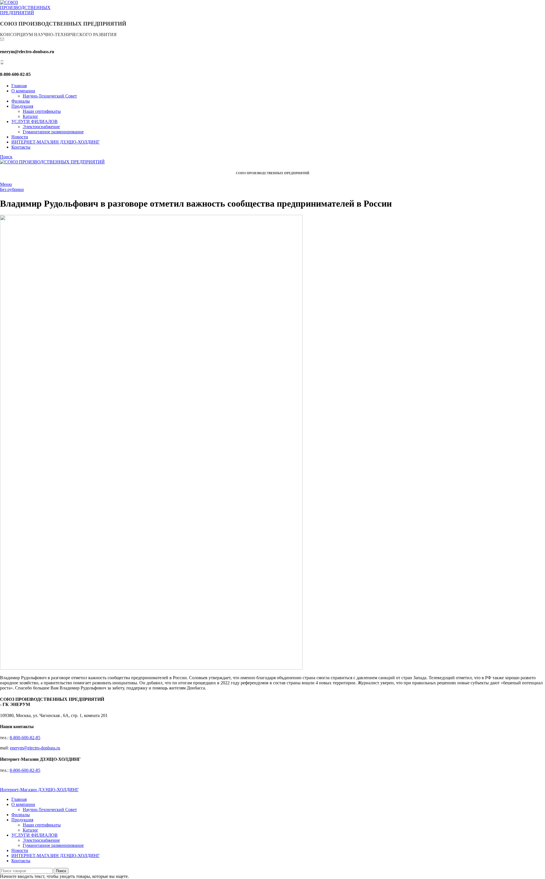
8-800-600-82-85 (25, 737)
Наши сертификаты (42, 111)
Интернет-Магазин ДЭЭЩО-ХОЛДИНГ (39, 789)
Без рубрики (12, 189)
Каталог (30, 116)
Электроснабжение (41, 126)
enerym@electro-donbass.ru (35, 747)
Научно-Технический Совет (50, 95)
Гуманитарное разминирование (53, 131)
